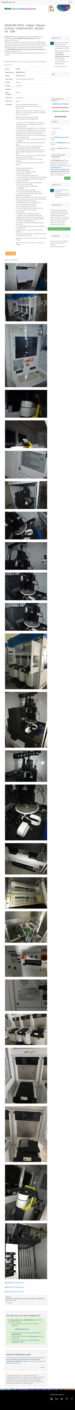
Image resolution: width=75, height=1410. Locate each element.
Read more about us (61, 66)
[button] (10, 253)
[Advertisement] (60, 87)
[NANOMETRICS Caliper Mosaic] (26, 277)
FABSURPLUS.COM (8, 2)
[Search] (52, 132)
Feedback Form (60, 246)
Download (9, 1303)
